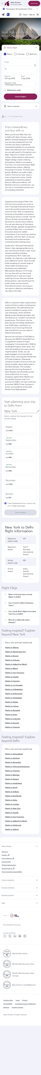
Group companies (8, 880)
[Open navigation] (37, 14)
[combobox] (20, 411)
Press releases (7, 858)
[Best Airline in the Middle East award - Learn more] (7, 985)
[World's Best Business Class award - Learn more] (7, 964)
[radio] (20, 427)
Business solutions (8, 888)
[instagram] (24, 936)
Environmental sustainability (12, 872)
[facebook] (5, 936)
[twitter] (10, 936)
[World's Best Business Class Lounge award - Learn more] (7, 974)
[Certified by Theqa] (11, 917)
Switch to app (34, 3)
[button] (21, 595)
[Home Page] (3, 116)
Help (3, 903)
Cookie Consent (17, 1007)
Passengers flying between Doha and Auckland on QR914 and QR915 (20, 9)
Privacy (25, 1000)
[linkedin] (15, 936)
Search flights (20, 512)
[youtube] (19, 936)
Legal (18, 1000)
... (7, 116)
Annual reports (7, 868)
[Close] (2, 3)
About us (5, 852)
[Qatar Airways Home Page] (3, 14)
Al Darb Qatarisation (9, 865)
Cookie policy (8, 1000)
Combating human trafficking (25, 1004)
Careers (4, 855)
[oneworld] (8, 14)
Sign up (32, 14)
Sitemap (6, 1007)
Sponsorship (6, 862)
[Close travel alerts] (37, 9)
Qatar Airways (6, 846)
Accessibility (7, 1004)
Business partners (8, 895)
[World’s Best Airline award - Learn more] (7, 953)
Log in (25, 14)
